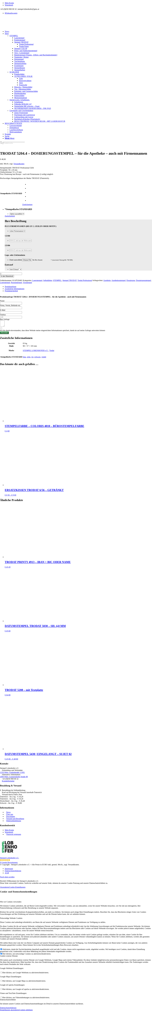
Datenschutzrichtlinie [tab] (8, 1000)
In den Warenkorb (7, 276)
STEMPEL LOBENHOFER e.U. (35, 350)
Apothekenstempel (119, 280)
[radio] (29, 184)
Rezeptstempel (16, 283)
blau (24, 357)
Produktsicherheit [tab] (11, 291)
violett (43, 357)
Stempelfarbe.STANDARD (11, 193)
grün (28, 357)
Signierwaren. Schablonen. (20, 100)
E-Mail (2, 310)
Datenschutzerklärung (8, 1008)
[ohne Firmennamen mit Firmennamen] (17, 231)
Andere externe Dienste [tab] (9, 956)
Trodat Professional (85, 280)
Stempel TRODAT (69, 280)
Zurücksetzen (27, 204)
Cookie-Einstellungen (17, 887)
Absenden (4, 333)
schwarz (37, 357)
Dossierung (130, 280)
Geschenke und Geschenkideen (21, 111)
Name (2, 301)
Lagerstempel (37, 280)
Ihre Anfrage (5, 319)
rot (32, 357)
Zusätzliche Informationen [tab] (14, 289)
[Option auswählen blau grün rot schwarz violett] (17, 214)
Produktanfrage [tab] (10, 287)
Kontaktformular (8, 781)
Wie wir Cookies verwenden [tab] (10, 902)
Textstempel (27, 283)
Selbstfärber (47, 280)
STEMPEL (14, 36)
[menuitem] (78, 3)
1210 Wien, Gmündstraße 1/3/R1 (12, 772)
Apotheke (107, 280)
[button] (76, 850)
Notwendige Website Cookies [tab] (11, 918)
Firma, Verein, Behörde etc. (10, 305)
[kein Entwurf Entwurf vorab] (16, 269)
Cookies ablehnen (26, 1010)
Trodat (51, 350)
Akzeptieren (4, 887)
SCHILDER (14, 72)
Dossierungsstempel (143, 280)
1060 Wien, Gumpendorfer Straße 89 (14, 777)
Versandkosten (18, 164)
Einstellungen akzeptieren (9, 1010)
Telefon (3, 315)
